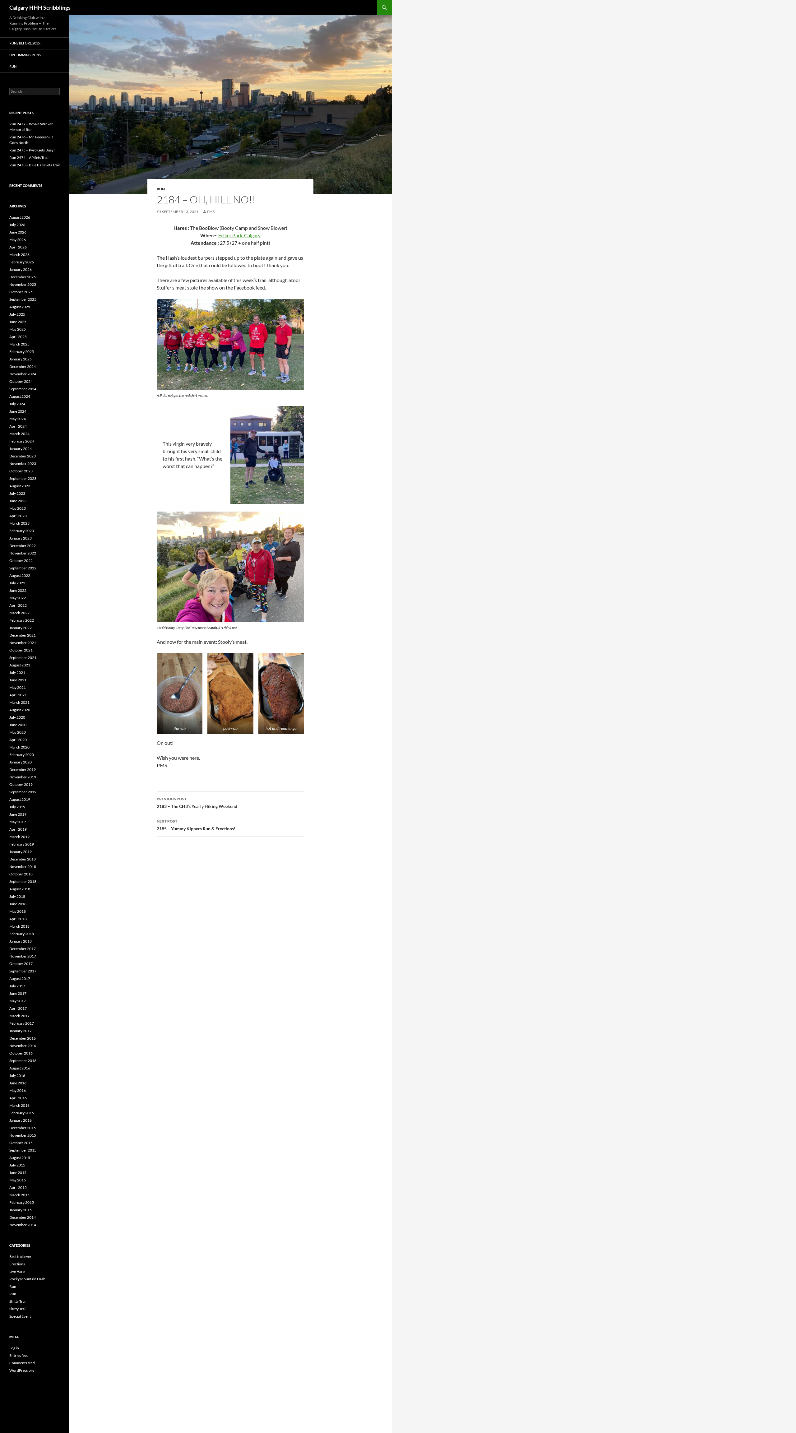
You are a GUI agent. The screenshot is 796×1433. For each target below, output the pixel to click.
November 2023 (22, 463)
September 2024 (22, 389)
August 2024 (19, 396)
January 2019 (20, 851)
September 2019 (22, 792)
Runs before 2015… (25, 43)
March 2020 (19, 747)
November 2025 (22, 284)
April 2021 (18, 695)
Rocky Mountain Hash (27, 1279)
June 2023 (17, 501)
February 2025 (21, 351)
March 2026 (19, 254)
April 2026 (18, 247)
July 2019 (17, 807)
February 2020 (21, 754)
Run (161, 189)
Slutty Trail (17, 1308)
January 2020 (20, 762)
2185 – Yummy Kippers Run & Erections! (196, 825)
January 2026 (20, 269)
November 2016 (22, 1045)
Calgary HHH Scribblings (40, 7)
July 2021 (17, 672)
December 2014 (22, 1217)
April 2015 (18, 1187)
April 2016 (18, 1098)
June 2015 (17, 1172)
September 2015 (22, 1150)
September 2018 (22, 881)
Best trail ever (20, 1256)
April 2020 (18, 739)
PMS (211, 211)
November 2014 (22, 1224)
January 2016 (20, 1120)
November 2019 (22, 777)
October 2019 (21, 784)
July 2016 (17, 1075)
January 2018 (20, 941)
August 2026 (19, 217)
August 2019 (19, 799)
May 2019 (17, 821)
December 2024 (22, 366)
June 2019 (17, 814)
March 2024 (19, 433)
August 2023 (19, 486)
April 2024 (18, 426)
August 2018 (19, 889)
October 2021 (21, 650)
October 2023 (21, 471)
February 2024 (21, 441)
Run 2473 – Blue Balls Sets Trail (34, 165)
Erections (17, 1264)
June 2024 (17, 411)
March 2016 (19, 1105)
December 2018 (22, 859)
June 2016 (17, 1083)
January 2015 (20, 1210)
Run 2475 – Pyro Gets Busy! (32, 150)
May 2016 (17, 1090)
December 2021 (22, 635)
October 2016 (21, 1053)
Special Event (20, 1316)
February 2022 (21, 620)
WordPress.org (21, 1370)
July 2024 (17, 403)
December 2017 (22, 948)
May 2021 (17, 687)
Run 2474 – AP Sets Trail (29, 157)
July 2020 (17, 717)
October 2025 (21, 292)
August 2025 (19, 306)
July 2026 (17, 224)
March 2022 (19, 612)
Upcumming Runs (25, 55)
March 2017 (19, 1015)
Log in (14, 1348)
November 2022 (22, 553)
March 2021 (19, 702)
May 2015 (17, 1180)
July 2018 (17, 896)
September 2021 (22, 657)
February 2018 (21, 933)
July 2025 (17, 314)
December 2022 (22, 545)
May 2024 (17, 418)
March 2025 (19, 344)
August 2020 (19, 709)
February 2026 (21, 262)
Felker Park (230, 235)
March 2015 (19, 1195)
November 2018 (22, 866)
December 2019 (22, 769)
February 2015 (21, 1202)
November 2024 (22, 374)
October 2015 (21, 1142)
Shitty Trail (17, 1301)
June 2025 (17, 321)
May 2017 (17, 1001)
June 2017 (17, 993)
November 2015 (22, 1135)
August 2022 (19, 575)
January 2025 (20, 359)
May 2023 (17, 508)
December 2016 (22, 1038)
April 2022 (18, 605)
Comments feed (22, 1363)
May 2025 (17, 329)
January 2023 (20, 538)
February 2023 (21, 530)
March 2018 (19, 926)
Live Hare (17, 1271)
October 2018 (21, 874)
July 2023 (17, 493)
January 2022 (20, 627)
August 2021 (19, 665)
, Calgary (251, 235)
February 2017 (21, 1023)
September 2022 (22, 568)
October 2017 (21, 963)
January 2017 (20, 1030)
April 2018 (18, 918)
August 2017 (19, 978)
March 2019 (19, 836)
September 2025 (22, 299)
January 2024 (20, 448)
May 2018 (17, 911)
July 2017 (17, 986)
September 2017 (22, 971)
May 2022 (17, 598)
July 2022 (17, 583)
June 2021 (17, 680)
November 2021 (22, 642)
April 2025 (18, 336)
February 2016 (21, 1113)
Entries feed (19, 1355)
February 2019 (21, 844)
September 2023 (22, 478)
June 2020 (17, 724)
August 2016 (19, 1068)
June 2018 (17, 904)
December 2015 (22, 1127)
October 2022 (21, 560)
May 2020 (17, 732)
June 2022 (17, 590)
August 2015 (19, 1157)
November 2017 (22, 956)
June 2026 (17, 232)
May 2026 (17, 239)
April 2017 (18, 1008)
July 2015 (17, 1165)
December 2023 (22, 456)
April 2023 (18, 515)
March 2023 (19, 523)
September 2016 (22, 1060)
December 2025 (22, 277)
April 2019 (18, 829)
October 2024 (21, 381)
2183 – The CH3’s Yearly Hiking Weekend (197, 802)
